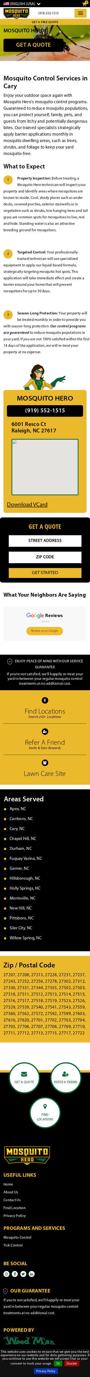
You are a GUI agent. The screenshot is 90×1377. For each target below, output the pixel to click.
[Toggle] (81, 13)
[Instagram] (6, 1274)
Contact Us (12, 1200)
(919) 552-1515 (48, 13)
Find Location (14, 1208)
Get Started (45, 573)
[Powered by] (29, 1340)
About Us (10, 1192)
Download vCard (27, 505)
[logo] (16, 13)
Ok (58, 1363)
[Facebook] (15, 1274)
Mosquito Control (17, 1238)
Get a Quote (33, 45)
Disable (71, 1363)
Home (8, 1184)
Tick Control (13, 1245)
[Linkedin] (32, 1274)
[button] (3, 645)
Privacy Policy (45, 1371)
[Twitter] (23, 1274)
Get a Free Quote (45, 22)
